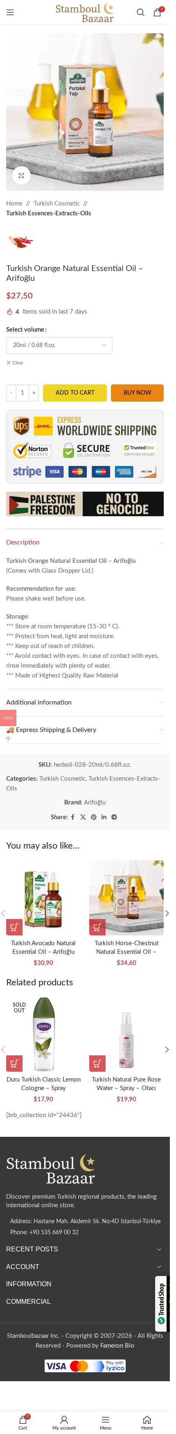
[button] (167, 913)
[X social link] (83, 817)
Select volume (25, 330)
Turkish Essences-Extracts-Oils (48, 213)
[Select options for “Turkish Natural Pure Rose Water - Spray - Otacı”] (97, 1063)
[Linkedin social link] (104, 817)
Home (14, 204)
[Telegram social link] (114, 817)
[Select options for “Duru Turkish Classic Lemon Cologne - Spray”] (14, 1063)
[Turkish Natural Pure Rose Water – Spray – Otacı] (126, 1034)
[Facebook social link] (73, 817)
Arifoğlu (95, 802)
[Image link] (51, 1168)
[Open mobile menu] (10, 12)
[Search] (141, 12)
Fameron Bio (117, 1346)
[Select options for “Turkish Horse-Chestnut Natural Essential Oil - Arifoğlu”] (97, 927)
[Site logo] (85, 12)
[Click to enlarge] (21, 175)
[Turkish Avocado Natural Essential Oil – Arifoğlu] (43, 897)
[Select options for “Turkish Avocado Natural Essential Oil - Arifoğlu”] (14, 927)
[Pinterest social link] (93, 817)
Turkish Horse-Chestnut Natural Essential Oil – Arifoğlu (126, 952)
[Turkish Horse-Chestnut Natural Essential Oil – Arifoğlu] (126, 897)
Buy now (137, 393)
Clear (17, 362)
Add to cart (75, 393)
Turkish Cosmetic (57, 204)
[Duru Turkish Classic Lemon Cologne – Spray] (43, 1034)
